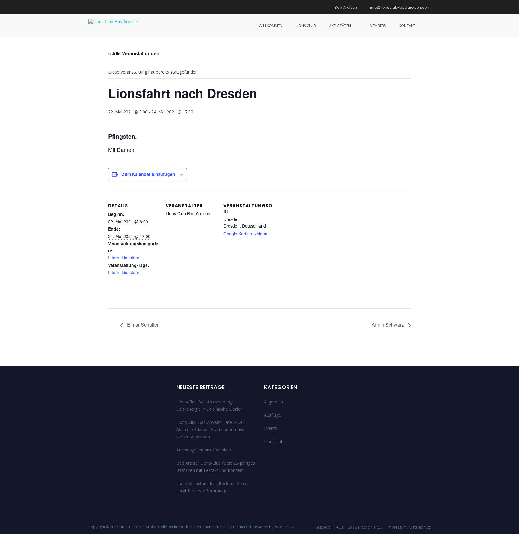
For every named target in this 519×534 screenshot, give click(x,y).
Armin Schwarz (388, 324)
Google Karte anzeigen (245, 234)
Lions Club (306, 25)
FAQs (338, 527)
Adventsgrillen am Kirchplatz (203, 450)
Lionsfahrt (131, 258)
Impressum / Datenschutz (409, 527)
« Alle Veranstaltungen (133, 53)
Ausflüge (272, 415)
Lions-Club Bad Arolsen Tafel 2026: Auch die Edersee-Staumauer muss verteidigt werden (210, 429)
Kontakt (407, 25)
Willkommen (270, 25)
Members (378, 25)
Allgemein (273, 402)
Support (323, 527)
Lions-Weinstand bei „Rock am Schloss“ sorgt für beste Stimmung (214, 487)
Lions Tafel (275, 441)
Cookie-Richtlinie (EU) (365, 527)
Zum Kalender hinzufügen (148, 174)
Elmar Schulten (143, 324)
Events (270, 428)
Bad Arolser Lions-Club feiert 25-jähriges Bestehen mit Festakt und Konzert (215, 466)
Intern (113, 258)
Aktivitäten (340, 25)
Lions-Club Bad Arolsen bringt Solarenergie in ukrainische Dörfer (209, 405)
